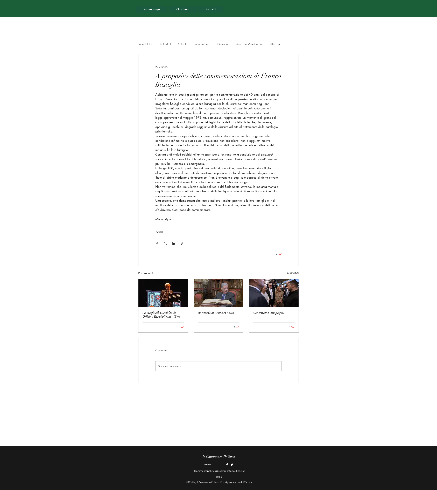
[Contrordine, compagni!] (274, 293)
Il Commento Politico (218, 456)
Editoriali (165, 44)
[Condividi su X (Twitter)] (165, 243)
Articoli (182, 44)
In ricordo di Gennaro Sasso (216, 313)
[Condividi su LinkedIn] (173, 243)
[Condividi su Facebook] (157, 243)
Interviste (222, 44)
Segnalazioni (201, 44)
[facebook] (227, 464)
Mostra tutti (293, 272)
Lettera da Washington (249, 44)
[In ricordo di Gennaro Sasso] (218, 293)
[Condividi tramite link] (182, 243)
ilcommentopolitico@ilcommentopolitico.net (219, 470)
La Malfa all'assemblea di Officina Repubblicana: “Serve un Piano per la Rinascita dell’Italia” (162, 314)
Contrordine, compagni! (268, 313)
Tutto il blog (145, 44)
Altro (273, 44)
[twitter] (232, 464)
